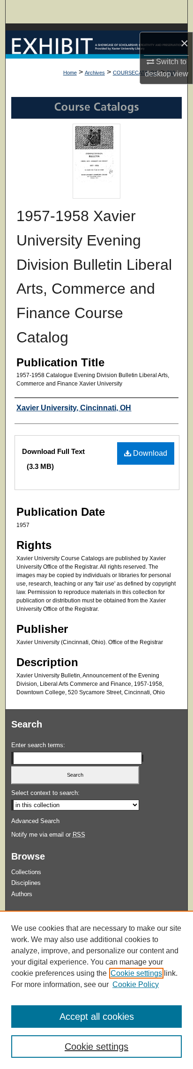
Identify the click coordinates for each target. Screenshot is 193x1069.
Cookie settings (136, 973)
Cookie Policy (135, 984)
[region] (96, 990)
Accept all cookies (96, 1016)
